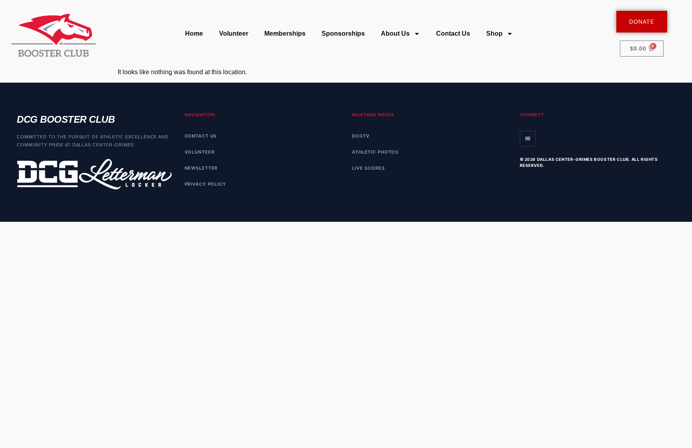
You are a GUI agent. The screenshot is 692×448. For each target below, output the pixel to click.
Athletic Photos (375, 152)
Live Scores (368, 168)
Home (194, 33)
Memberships (285, 33)
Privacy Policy (205, 184)
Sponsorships (343, 33)
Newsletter (201, 168)
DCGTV (360, 136)
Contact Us (453, 33)
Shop (494, 33)
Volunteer (233, 33)
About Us (395, 33)
